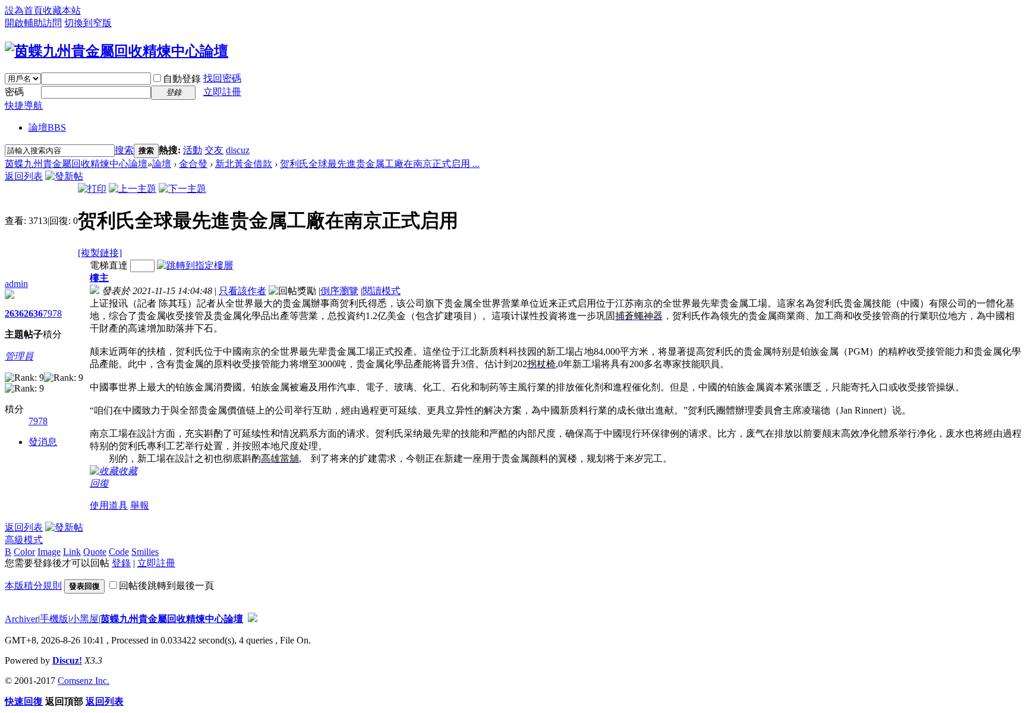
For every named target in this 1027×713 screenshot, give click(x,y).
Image (49, 552)
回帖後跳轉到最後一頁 (166, 586)
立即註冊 (222, 92)
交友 (213, 150)
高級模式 (24, 540)
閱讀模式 (382, 291)
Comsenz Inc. (83, 681)
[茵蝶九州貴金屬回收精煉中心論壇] (116, 51)
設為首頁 (24, 10)
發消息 (43, 442)
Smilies (145, 552)
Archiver (21, 619)
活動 (192, 150)
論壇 (47, 127)
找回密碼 (222, 78)
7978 (52, 313)
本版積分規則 (33, 586)
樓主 (99, 278)
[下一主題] (182, 189)
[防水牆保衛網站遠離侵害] (252, 619)
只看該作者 (242, 291)
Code (119, 552)
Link (72, 552)
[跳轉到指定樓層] (195, 265)
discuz (238, 150)
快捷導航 (24, 105)
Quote (94, 552)
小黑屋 (84, 619)
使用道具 (109, 505)
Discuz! (67, 660)
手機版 (54, 619)
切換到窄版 (88, 23)
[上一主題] (132, 189)
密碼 (14, 92)
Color (24, 552)
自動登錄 (182, 79)
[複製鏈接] (100, 253)
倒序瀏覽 (339, 291)
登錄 (121, 563)
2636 (14, 313)
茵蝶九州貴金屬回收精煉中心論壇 (76, 164)
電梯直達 (109, 265)
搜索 (124, 150)
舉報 (139, 505)
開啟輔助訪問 (33, 23)
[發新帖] (64, 176)
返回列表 (24, 176)
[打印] (92, 189)
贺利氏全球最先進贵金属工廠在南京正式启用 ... (380, 164)
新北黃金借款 (243, 164)
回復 (99, 483)
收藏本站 (62, 10)
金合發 (193, 164)
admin (16, 284)
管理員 (19, 356)
